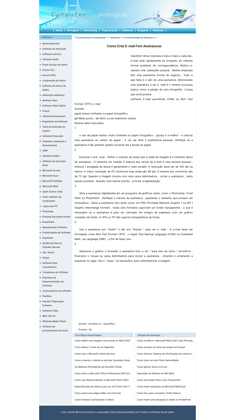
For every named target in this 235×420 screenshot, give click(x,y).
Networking (90, 30)
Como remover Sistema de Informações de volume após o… (166, 353)
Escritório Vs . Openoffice (102, 323)
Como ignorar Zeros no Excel (152, 366)
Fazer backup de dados (54, 64)
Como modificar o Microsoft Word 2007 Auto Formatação (166, 340)
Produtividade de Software (56, 232)
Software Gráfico (51, 155)
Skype (45, 257)
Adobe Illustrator (51, 43)
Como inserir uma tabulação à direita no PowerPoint (164, 399)
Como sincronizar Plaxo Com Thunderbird (159, 380)
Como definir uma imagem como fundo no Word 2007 (103, 340)
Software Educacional (53, 116)
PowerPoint (48, 222)
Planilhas (46, 296)
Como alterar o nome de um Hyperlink (95, 347)
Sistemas (158, 30)
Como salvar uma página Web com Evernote (98, 393)
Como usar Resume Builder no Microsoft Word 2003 (102, 380)
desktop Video (50, 100)
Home (59, 30)
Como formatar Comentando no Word (94, 399)
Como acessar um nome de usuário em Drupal (161, 347)
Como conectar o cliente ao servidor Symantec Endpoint (103, 360)
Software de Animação (54, 48)
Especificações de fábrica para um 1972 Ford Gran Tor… (103, 386)
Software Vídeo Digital (54, 105)
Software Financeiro (52, 136)
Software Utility (50, 310)
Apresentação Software (54, 227)
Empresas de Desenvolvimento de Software (53, 281)
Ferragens (73, 30)
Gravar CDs (48, 70)
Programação (110, 30)
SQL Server (48, 252)
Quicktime (47, 237)
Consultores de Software (55, 272)
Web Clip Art (48, 316)
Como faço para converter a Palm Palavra (159, 393)
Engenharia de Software (54, 121)
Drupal (45, 110)
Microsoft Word (50, 186)
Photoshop (48, 211)
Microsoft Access (51, 170)
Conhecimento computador (91, 37)
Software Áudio (50, 59)
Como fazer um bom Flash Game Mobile (158, 360)
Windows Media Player (54, 321)
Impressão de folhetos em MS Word (156, 373)
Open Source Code (52, 191)
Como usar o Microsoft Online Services (95, 353)
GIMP (45, 150)
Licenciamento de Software (56, 290)
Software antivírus (51, 54)
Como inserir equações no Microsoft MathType (161, 386)
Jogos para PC (50, 206)
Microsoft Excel (50, 175)
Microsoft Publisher (52, 181)
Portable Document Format (56, 216)
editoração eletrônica (53, 95)
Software (127, 30)
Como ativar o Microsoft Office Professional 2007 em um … (103, 373)
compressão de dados (54, 80)
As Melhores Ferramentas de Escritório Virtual (98, 366)
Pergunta (142, 30)
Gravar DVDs (49, 75)
